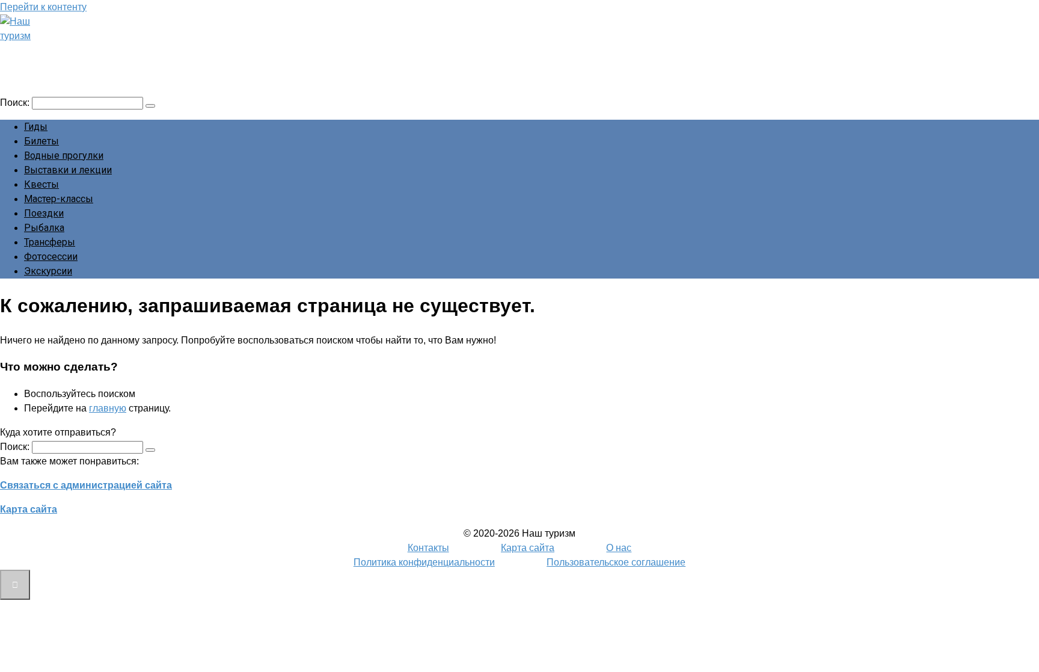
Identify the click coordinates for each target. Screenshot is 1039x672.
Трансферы (49, 242)
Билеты (41, 141)
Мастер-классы (58, 199)
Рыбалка (44, 227)
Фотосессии (51, 256)
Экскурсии (48, 271)
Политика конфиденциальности (424, 562)
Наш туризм (56, 52)
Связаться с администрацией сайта (86, 485)
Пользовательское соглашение (616, 562)
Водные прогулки (63, 155)
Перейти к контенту (43, 7)
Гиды (36, 126)
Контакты (428, 548)
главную (107, 408)
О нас (618, 548)
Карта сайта (28, 509)
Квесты (41, 184)
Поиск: (16, 102)
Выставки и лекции (68, 170)
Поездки (44, 213)
